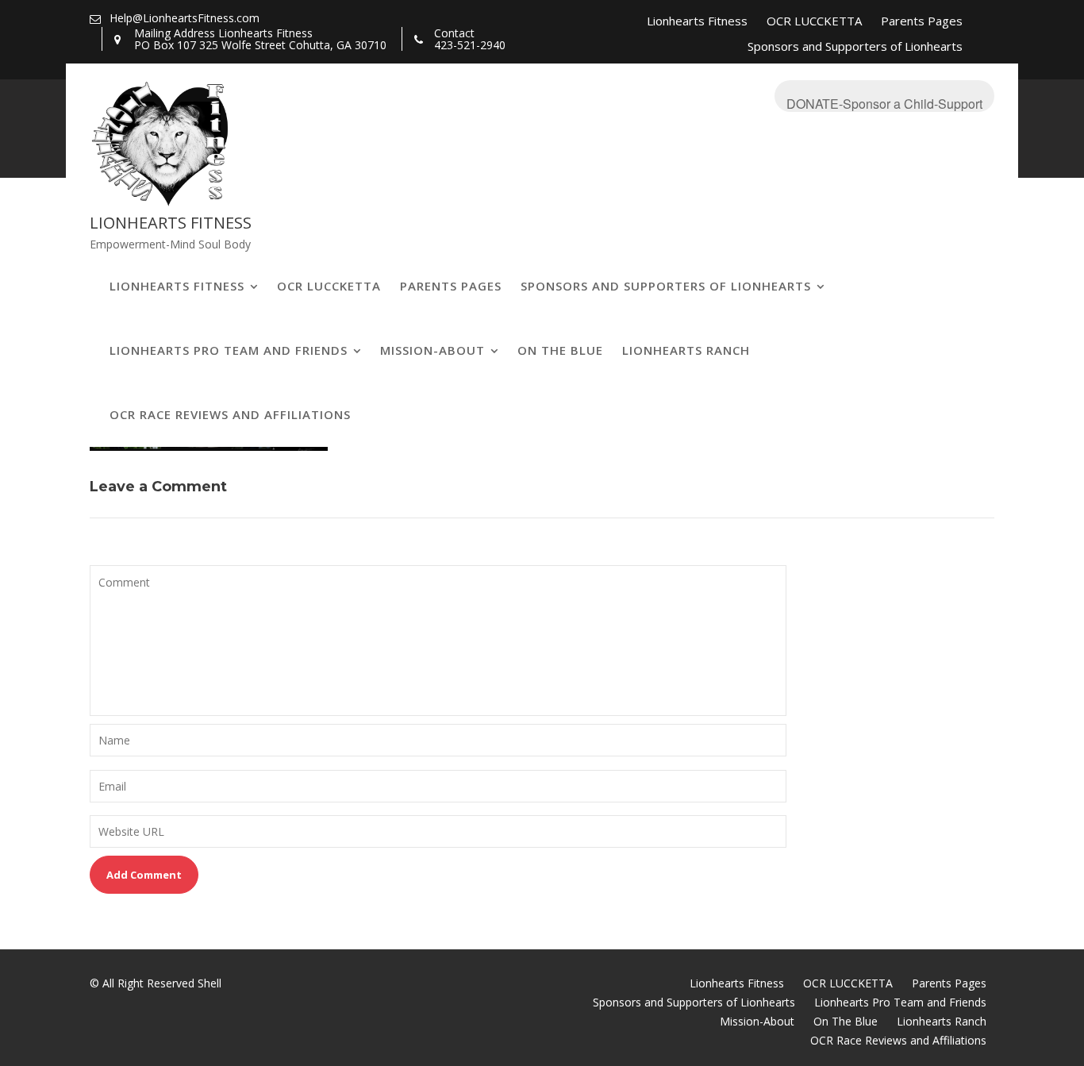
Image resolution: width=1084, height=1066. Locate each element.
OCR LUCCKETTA (814, 21)
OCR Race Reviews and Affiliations (230, 414)
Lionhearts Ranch (686, 350)
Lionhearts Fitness (697, 21)
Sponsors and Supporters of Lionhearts (855, 46)
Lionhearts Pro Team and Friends (229, 350)
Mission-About (432, 350)
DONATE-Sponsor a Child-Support (884, 103)
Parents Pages (922, 21)
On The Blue (560, 350)
